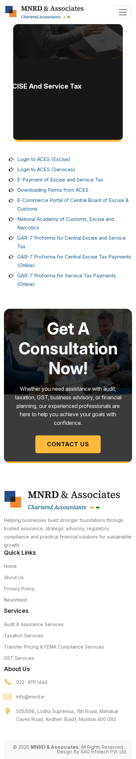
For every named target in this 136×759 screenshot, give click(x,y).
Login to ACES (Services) (46, 169)
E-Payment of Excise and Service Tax (60, 180)
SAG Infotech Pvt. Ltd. (104, 751)
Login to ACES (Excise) (43, 159)
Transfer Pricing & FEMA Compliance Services (54, 647)
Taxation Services (23, 635)
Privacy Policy (19, 588)
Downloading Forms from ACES (52, 190)
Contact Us (68, 444)
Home (10, 566)
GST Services (19, 658)
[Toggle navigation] (123, 12)
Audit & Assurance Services (34, 624)
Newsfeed (15, 600)
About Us (14, 577)
